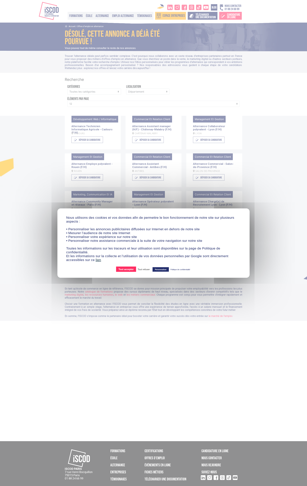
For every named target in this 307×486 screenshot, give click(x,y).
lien (98, 259)
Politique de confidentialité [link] (180, 269)
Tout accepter (126, 269)
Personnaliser (160, 269)
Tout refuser (144, 269)
